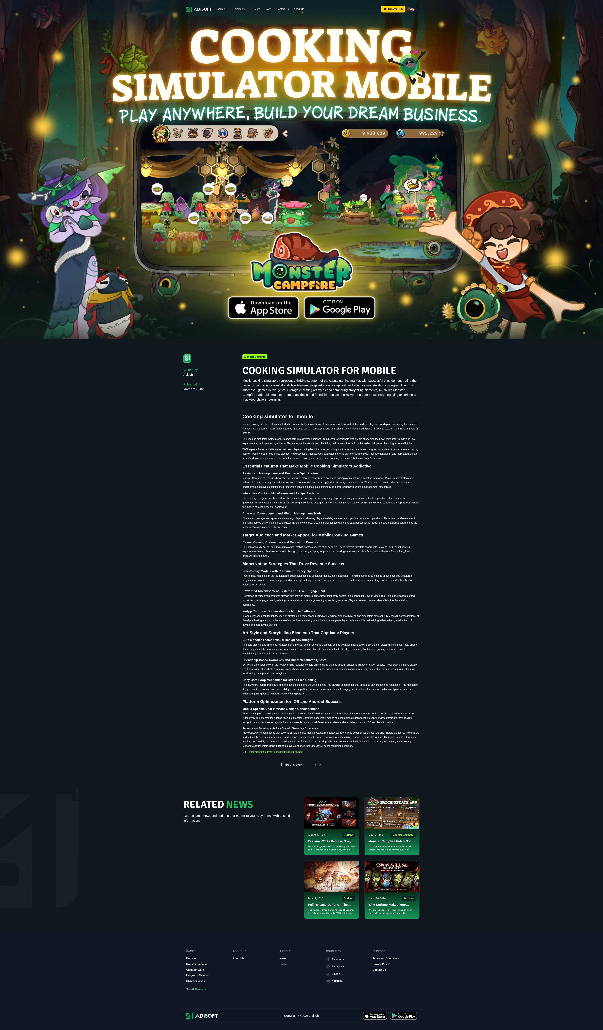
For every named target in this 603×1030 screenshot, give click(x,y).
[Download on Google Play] (403, 1016)
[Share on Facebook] (315, 764)
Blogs (268, 9)
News (256, 9)
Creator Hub (395, 9)
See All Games (194, 989)
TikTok (336, 973)
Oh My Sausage (195, 981)
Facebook (338, 959)
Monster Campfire (196, 964)
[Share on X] (320, 764)
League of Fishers (197, 975)
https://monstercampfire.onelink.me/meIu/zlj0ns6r (276, 752)
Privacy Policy (381, 964)
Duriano (191, 958)
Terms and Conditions (386, 958)
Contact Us (282, 9)
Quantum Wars (195, 969)
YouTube (337, 981)
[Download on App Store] (375, 1016)
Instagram (338, 966)
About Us (299, 9)
